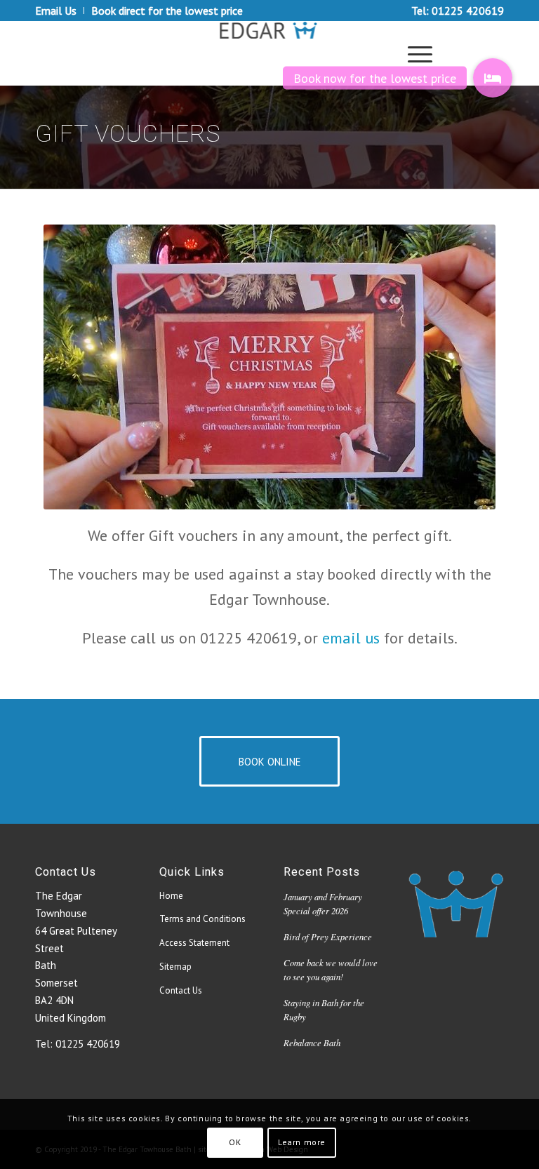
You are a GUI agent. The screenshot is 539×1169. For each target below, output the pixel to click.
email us (351, 638)
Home (171, 896)
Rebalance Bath (312, 1042)
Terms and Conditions (202, 919)
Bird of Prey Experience (328, 936)
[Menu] (413, 53)
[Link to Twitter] (493, 53)
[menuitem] (59, 10)
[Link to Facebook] (472, 53)
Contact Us (180, 990)
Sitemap (175, 967)
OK (235, 1142)
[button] (492, 78)
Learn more (302, 1142)
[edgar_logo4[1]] (269, 53)
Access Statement (194, 943)
